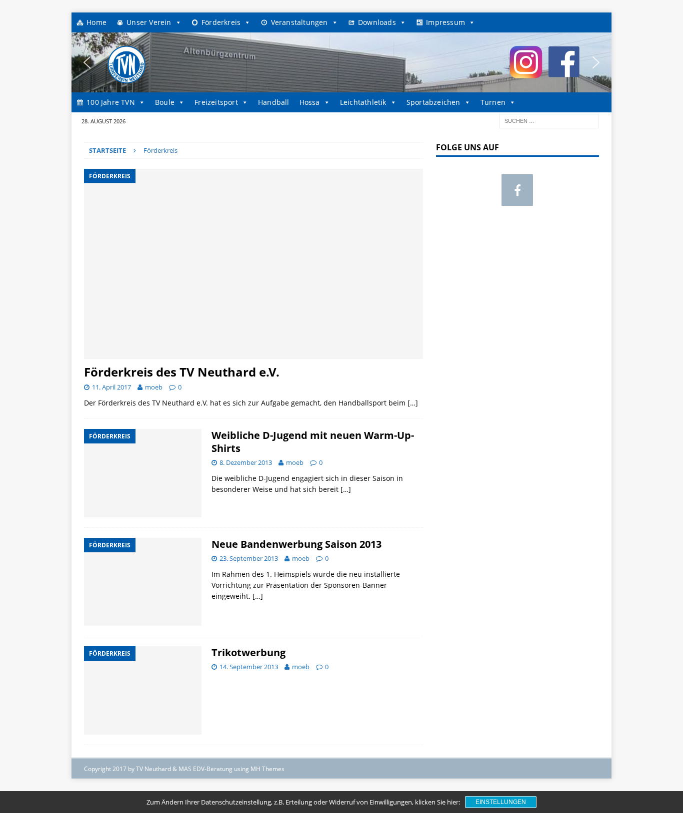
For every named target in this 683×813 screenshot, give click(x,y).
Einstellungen (501, 802)
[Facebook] (517, 190)
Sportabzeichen (433, 102)
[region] (342, 62)
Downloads (377, 22)
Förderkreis (221, 22)
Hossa (310, 102)
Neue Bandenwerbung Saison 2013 (297, 544)
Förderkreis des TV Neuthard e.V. (182, 372)
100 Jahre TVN (110, 102)
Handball (274, 102)
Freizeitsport (216, 102)
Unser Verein (148, 22)
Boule (164, 102)
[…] (413, 402)
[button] (87, 62)
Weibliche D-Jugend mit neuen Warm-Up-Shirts (313, 441)
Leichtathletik (363, 102)
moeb (153, 387)
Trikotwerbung (249, 652)
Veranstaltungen (299, 22)
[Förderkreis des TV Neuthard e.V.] (253, 264)
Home (96, 22)
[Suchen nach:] (549, 120)
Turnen (493, 102)
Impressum (445, 22)
